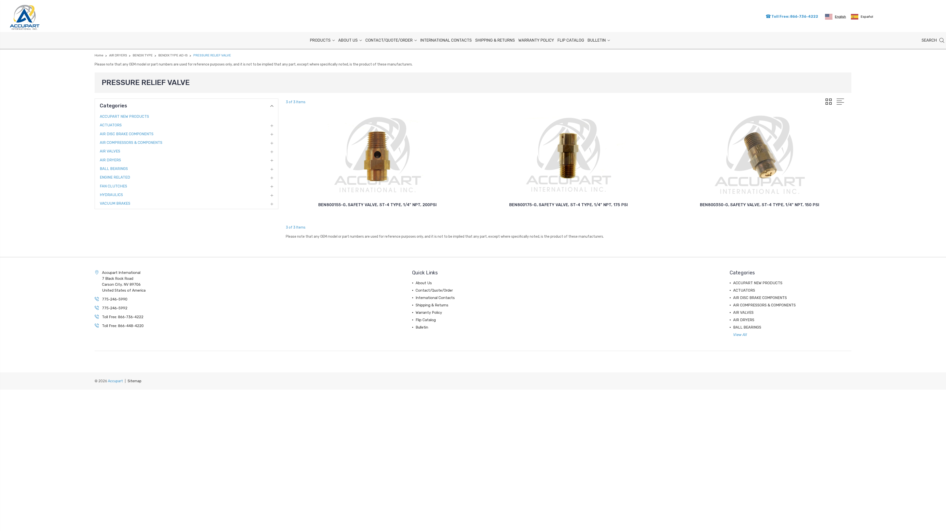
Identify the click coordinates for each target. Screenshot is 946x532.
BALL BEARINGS (114, 168)
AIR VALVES (110, 151)
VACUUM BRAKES (115, 203)
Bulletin (597, 40)
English (840, 16)
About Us (348, 40)
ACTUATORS (111, 125)
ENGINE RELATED (115, 177)
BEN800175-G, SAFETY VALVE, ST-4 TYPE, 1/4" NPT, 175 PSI (568, 204)
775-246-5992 (114, 308)
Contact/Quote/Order (389, 40)
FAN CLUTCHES (113, 186)
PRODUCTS (320, 40)
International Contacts (446, 40)
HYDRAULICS (111, 195)
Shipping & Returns (495, 40)
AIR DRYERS (110, 160)
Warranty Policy (536, 40)
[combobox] (835, 17)
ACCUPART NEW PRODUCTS (124, 116)
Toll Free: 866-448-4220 (123, 326)
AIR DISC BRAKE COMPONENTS (126, 134)
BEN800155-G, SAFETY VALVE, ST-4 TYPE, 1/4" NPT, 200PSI (377, 204)
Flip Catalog (570, 40)
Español (867, 16)
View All (740, 334)
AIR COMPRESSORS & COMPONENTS (131, 142)
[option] (862, 17)
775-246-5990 (114, 299)
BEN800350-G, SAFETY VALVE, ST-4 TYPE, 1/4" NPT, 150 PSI (759, 204)
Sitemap (134, 381)
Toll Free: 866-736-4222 (794, 16)
